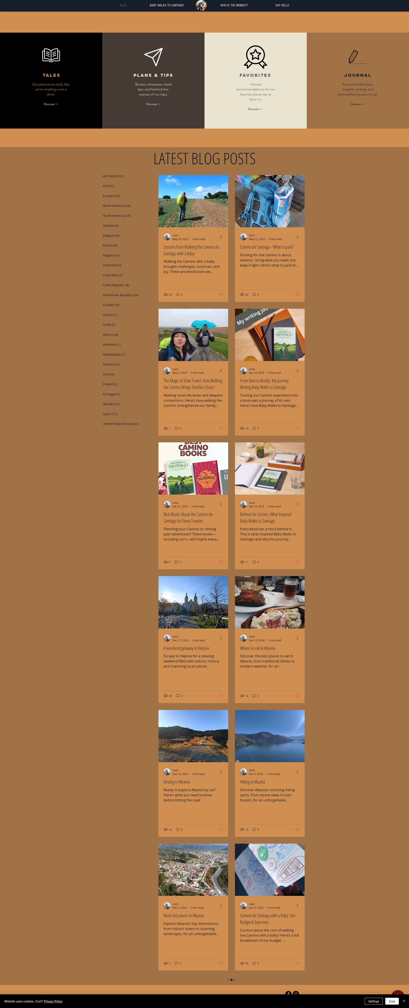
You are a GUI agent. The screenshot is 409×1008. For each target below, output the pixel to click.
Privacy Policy (53, 1001)
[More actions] (222, 236)
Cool (392, 1001)
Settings (373, 1001)
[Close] (403, 1001)
